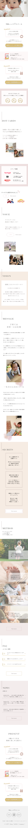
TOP (4, 821)
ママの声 (6, 824)
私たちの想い (10, 821)
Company (21, 824)
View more (14, 511)
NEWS (16, 824)
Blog (11, 824)
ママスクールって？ (20, 821)
